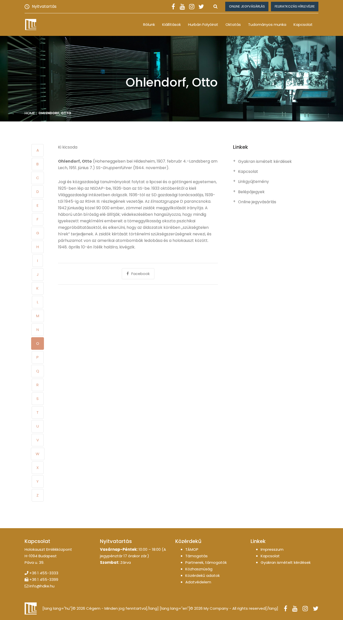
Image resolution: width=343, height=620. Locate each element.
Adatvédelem (198, 582)
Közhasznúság (198, 569)
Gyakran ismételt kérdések (265, 161)
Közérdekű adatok (202, 575)
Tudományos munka (267, 24)
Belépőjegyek (251, 192)
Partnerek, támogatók (206, 562)
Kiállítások (171, 24)
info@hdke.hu (41, 586)
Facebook (140, 273)
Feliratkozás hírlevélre (295, 6)
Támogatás (196, 556)
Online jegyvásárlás (247, 6)
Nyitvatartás (44, 6)
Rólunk (149, 24)
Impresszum (272, 549)
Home (30, 113)
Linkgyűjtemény (253, 181)
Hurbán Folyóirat (203, 24)
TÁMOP (191, 549)
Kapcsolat (303, 24)
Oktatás (233, 24)
